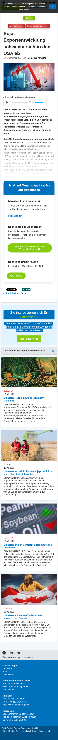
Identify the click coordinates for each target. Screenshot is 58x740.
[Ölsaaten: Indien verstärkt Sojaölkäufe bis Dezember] (29, 519)
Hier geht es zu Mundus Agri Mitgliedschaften (30, 247)
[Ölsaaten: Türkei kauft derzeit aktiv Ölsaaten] (29, 372)
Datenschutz (8, 674)
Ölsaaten (29, 18)
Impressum (7, 668)
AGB (4, 671)
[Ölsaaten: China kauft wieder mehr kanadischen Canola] (29, 589)
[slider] (19, 102)
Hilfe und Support (10, 665)
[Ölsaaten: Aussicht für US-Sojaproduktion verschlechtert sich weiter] (29, 445)
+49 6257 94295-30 (15, 699)
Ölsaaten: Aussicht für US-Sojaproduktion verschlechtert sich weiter (28, 473)
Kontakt (29, 658)
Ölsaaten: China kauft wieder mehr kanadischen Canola (23, 617)
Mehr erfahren (28, 338)
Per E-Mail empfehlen (16, 293)
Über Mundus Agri (11, 658)
